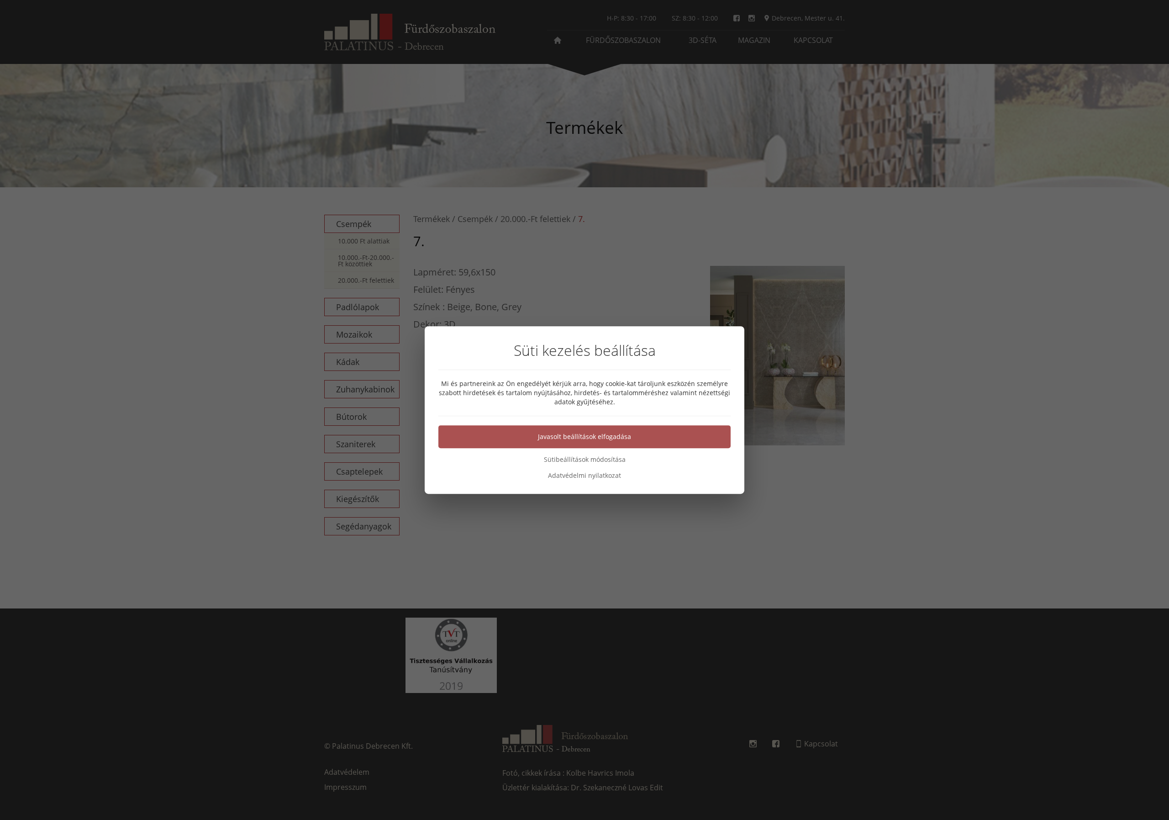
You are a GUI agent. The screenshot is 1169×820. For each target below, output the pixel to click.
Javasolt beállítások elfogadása (584, 436)
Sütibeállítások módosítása (585, 459)
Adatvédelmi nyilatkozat (584, 475)
